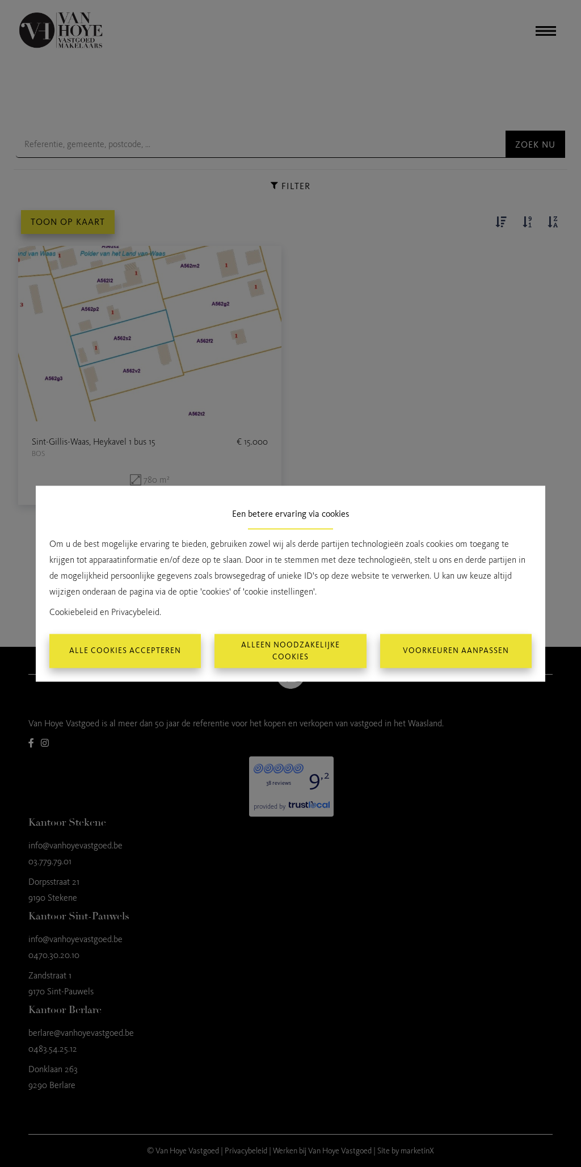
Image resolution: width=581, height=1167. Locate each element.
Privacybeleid (135, 611)
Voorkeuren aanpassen (456, 651)
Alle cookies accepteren (125, 651)
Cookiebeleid (73, 611)
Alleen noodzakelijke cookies (290, 651)
